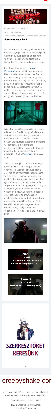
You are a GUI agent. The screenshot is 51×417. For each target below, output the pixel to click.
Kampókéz (27, 154)
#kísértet (20, 36)
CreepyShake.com (26, 405)
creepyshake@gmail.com (25, 408)
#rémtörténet (10, 36)
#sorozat (42, 36)
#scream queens (31, 36)
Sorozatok (24, 29)
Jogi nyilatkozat (18, 400)
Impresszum (34, 400)
